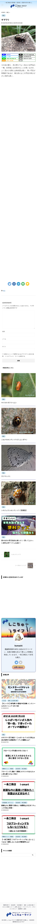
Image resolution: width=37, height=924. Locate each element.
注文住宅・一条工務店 (16, 905)
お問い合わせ (18, 667)
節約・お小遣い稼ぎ (29, 905)
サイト (4, 346)
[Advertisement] (18, 99)
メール (4, 339)
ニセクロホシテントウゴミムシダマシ (14, 440)
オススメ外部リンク (7, 907)
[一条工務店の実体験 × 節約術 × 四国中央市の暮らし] (18, 7)
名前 (3, 331)
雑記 (4, 290)
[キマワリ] (18, 284)
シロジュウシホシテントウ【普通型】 (14, 510)
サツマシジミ (6, 476)
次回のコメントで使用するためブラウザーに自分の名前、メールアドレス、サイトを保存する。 (18, 355)
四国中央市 (6, 905)
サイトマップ (26, 907)
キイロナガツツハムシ (9, 402)
